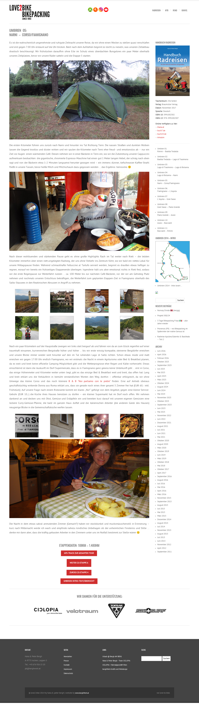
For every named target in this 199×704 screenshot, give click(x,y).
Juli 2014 (161, 526)
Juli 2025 (161, 369)
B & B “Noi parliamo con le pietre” (90, 381)
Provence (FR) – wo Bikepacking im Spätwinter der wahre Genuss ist (172, 330)
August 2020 (162, 444)
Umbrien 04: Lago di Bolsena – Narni (167, 174)
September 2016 (164, 476)
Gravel (184, 10)
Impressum (68, 669)
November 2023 (164, 397)
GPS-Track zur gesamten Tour (79, 553)
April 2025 (161, 376)
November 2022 (164, 415)
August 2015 (162, 505)
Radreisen (156, 10)
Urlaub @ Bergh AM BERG (112, 657)
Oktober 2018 (163, 462)
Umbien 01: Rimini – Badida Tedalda (167, 150)
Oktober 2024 (163, 383)
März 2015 (161, 516)
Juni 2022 (161, 419)
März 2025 (161, 379)
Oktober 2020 (163, 440)
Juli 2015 (161, 508)
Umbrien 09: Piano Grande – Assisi (166, 213)
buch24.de (161, 134)
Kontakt (66, 665)
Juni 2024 (161, 390)
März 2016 (161, 494)
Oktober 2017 (163, 469)
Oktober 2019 (163, 451)
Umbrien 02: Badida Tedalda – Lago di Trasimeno (172, 158)
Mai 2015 (161, 512)
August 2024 (162, 387)
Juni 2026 (161, 351)
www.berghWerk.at (82, 693)
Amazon (160, 137)
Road (175, 10)
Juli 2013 (161, 537)
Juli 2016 (161, 483)
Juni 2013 (161, 541)
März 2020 (161, 448)
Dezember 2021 (164, 422)
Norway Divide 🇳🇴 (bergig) (168, 310)
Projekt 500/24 (163, 315)
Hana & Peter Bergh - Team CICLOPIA (116, 661)
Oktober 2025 (163, 361)
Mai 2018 (161, 465)
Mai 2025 (161, 372)
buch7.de (161, 130)
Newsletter (68, 657)
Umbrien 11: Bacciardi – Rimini (165, 229)
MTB (166, 10)
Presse (66, 661)
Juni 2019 (161, 455)
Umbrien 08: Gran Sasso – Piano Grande (168, 206)
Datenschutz (68, 673)
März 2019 (161, 458)
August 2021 (162, 426)
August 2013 (162, 534)
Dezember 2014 (164, 519)
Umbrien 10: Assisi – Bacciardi (164, 221)
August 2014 (162, 523)
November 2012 (164, 544)
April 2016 (161, 491)
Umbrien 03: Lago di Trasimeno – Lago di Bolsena (173, 166)
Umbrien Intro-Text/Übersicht (79, 581)
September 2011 (164, 551)
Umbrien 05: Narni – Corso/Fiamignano (168, 182)
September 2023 (164, 405)
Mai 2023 (161, 412)
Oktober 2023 (163, 401)
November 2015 (164, 498)
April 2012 (161, 548)
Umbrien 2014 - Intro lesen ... (169, 285)
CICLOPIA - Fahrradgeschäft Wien (114, 665)
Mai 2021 (161, 437)
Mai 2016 (161, 487)
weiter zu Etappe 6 (79, 563)
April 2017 (161, 473)
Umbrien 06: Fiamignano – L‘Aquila (167, 190)
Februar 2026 (163, 358)
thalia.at (160, 127)
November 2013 (164, 530)
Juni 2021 (161, 433)
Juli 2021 (161, 430)
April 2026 (161, 354)
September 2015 (164, 501)
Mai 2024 (161, 394)
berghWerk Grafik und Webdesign (114, 669)
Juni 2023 (161, 408)
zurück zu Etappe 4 (79, 572)
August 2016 (162, 480)
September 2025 (164, 365)
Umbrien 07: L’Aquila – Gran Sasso (166, 198)
